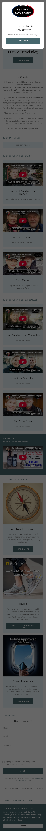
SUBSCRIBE (23, 41)
